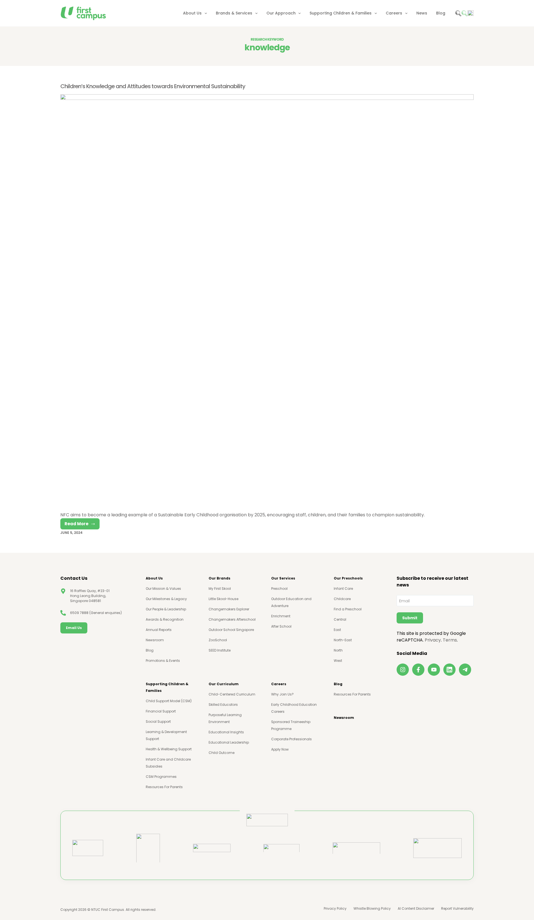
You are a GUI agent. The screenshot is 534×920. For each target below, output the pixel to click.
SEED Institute (220, 650)
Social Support (158, 721)
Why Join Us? (282, 694)
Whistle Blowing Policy (372, 908)
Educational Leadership (229, 742)
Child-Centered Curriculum (232, 694)
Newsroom (155, 640)
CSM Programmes (161, 776)
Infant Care (343, 588)
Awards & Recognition (165, 619)
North (338, 650)
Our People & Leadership (166, 609)
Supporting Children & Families (341, 13)
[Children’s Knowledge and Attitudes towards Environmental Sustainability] (267, 303)
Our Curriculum (224, 684)
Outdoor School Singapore (231, 629)
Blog (440, 13)
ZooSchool (218, 640)
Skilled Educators (223, 704)
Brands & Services (234, 13)
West (338, 660)
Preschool (279, 588)
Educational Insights (226, 732)
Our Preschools (348, 578)
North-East (343, 640)
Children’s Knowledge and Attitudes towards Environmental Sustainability (152, 86)
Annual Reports (159, 629)
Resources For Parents (164, 787)
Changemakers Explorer (229, 609)
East (337, 629)
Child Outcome (221, 752)
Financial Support (161, 711)
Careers (394, 13)
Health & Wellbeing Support (169, 749)
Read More (82, 525)
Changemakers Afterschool (232, 619)
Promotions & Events (163, 660)
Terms (450, 640)
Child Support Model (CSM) (169, 701)
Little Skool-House (223, 598)
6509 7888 (79, 612)
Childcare (342, 598)
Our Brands (219, 578)
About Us (192, 13)
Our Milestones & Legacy (166, 598)
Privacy (433, 640)
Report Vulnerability (457, 908)
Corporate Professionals (291, 739)
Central (340, 619)
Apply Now (280, 749)
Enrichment (280, 616)
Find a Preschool (348, 609)
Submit (409, 618)
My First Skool (220, 588)
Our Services (283, 578)
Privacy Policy (335, 908)
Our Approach (281, 13)
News (421, 13)
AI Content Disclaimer (416, 908)
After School (281, 626)
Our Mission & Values (163, 588)
